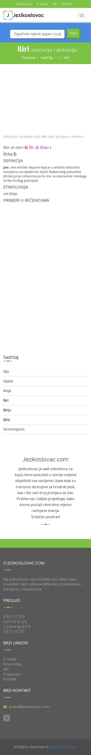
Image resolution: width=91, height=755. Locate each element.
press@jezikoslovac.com (29, 706)
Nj (19, 626)
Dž (5, 621)
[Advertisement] (45, 98)
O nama (42, 4)
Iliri (66, 57)
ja (7, 410)
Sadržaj (47, 57)
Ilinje (7, 390)
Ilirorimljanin (14, 429)
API (55, 4)
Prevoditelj (12, 664)
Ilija (6, 371)
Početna (28, 57)
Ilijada (8, 381)
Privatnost (12, 674)
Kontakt (67, 4)
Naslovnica (24, 4)
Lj (7, 626)
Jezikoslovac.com (64, 746)
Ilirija (13, 194)
